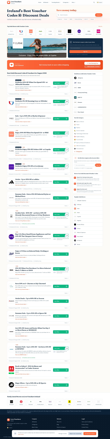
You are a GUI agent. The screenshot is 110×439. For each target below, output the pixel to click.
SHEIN (71, 19)
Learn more (21, 434)
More (73, 2)
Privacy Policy (85, 424)
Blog (58, 424)
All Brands (45, 2)
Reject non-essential (75, 433)
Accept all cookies (90, 433)
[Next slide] (64, 48)
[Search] (94, 2)
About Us (59, 421)
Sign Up (85, 51)
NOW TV (86, 19)
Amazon (92, 19)
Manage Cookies (63, 433)
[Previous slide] (9, 48)
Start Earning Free (93, 63)
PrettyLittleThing (78, 19)
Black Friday (35, 427)
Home (39, 2)
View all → (100, 26)
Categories (65, 2)
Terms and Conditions (87, 421)
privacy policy (85, 54)
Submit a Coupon (61, 427)
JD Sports (59, 19)
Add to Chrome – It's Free (93, 66)
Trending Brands (55, 2)
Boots (65, 19)
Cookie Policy (85, 427)
